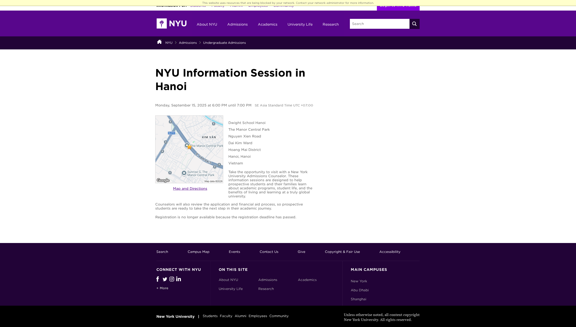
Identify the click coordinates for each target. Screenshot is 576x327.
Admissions (237, 24)
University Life (300, 24)
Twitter (166, 279)
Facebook (157, 279)
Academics (267, 24)
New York (359, 281)
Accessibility (389, 252)
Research (331, 24)
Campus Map (198, 252)
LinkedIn (179, 279)
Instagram (172, 279)
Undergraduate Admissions (224, 42)
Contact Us (269, 252)
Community (279, 316)
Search (162, 252)
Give (301, 252)
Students (210, 316)
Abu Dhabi (360, 290)
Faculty (226, 316)
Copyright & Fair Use (342, 252)
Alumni (240, 316)
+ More (162, 288)
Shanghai (358, 299)
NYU (169, 42)
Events (234, 252)
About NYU (207, 24)
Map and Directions (190, 189)
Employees (258, 316)
